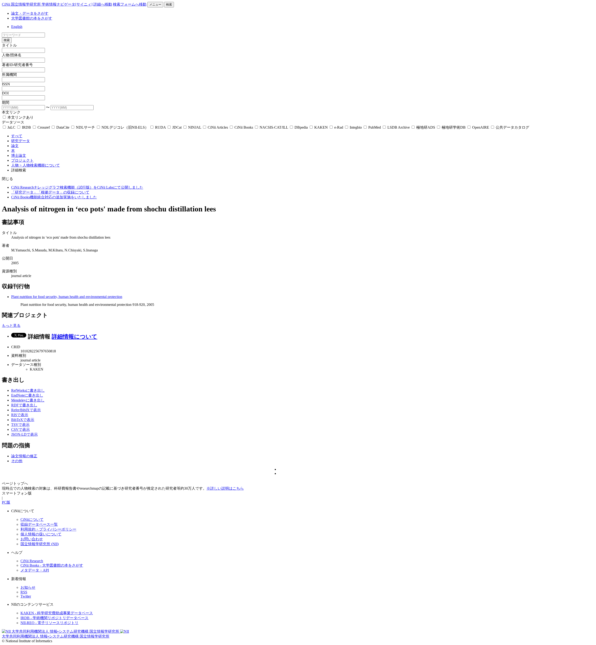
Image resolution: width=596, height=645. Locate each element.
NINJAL (194, 127)
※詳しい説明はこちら (225, 488)
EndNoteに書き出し (27, 395)
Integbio (356, 127)
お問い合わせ (31, 539)
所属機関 (9, 75)
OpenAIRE (480, 127)
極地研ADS (425, 127)
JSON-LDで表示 (24, 434)
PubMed (374, 127)
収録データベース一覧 (39, 524)
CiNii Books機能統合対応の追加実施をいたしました (54, 197)
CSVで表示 (20, 429)
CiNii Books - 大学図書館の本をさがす (51, 565)
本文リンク (11, 112)
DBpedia (301, 127)
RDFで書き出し (24, 405)
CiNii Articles (218, 127)
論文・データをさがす (29, 13)
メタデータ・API (34, 570)
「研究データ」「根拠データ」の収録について (50, 192)
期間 (5, 102)
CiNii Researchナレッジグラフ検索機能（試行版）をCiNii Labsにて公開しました (77, 187)
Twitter (25, 596)
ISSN (6, 84)
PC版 (6, 502)
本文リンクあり (20, 117)
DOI (5, 93)
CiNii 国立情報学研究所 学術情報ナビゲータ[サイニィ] (47, 4)
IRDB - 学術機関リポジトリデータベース (54, 618)
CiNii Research (31, 561)
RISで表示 (19, 415)
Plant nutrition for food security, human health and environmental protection (66, 297)
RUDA (160, 127)
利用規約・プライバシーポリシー (48, 529)
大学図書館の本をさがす (31, 18)
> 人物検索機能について (40, 165)
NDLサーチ (85, 127)
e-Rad (338, 127)
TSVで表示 (20, 425)
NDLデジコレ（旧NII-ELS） (125, 127)
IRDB (26, 127)
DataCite (62, 127)
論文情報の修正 (24, 456)
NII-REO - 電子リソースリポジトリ (49, 623)
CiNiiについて (32, 519)
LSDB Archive (398, 127)
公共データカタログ (512, 127)
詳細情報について (74, 337)
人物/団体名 (11, 55)
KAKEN (321, 127)
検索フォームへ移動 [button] (129, 4)
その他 (16, 461)
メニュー (155, 4)
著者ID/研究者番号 (17, 65)
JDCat (177, 127)
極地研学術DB (454, 127)
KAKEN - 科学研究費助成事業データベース (56, 613)
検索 (169, 4)
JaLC (11, 127)
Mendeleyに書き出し (27, 400)
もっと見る (11, 326)
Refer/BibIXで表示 (26, 410)
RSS (23, 592)
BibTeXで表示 (22, 420)
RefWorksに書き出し (28, 390)
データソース (13, 122)
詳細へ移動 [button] (102, 4)
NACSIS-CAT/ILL (274, 127)
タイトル (9, 45)
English (16, 27)
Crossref (44, 127)
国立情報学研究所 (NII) (39, 544)
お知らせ (27, 587)
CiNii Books (244, 127)
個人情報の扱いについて (40, 534)
